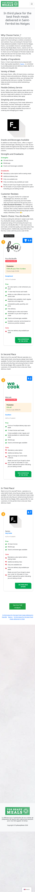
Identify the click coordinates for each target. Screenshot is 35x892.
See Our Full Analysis (17, 606)
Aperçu (10, 617)
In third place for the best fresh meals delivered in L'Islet (21, 618)
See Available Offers (23, 586)
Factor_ (22, 64)
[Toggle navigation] (31, 4)
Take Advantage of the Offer (23, 340)
